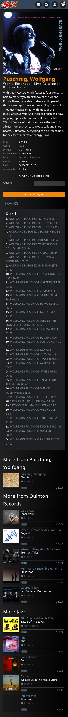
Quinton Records (29, 157)
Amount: (8, 182)
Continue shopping (35, 176)
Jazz (21, 145)
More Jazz (14, 611)
